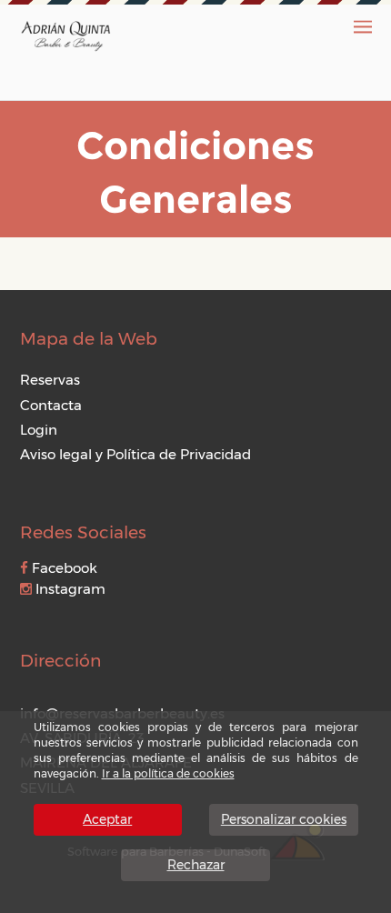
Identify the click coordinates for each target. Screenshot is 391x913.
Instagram (68, 588)
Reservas (50, 379)
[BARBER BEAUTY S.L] (65, 34)
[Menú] (363, 26)
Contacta (51, 405)
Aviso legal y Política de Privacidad (135, 454)
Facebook (62, 568)
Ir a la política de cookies (168, 773)
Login (38, 429)
